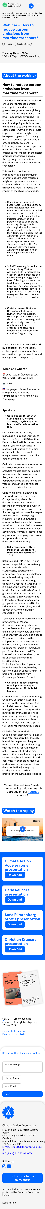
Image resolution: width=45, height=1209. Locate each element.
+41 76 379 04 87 (11, 1143)
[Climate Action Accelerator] (8, 1118)
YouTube (33, 792)
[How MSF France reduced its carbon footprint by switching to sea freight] (30, 988)
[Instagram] (4, 1166)
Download (15, 875)
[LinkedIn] (9, 1166)
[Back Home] (11, 4)
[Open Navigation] (38, 5)
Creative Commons (28, 1192)
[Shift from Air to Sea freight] (13, 988)
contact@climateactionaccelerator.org (23, 1141)
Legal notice (9, 1202)
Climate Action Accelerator (14, 13)
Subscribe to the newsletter (22, 1178)
